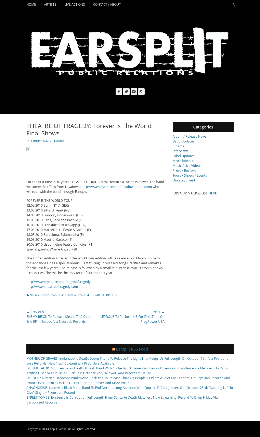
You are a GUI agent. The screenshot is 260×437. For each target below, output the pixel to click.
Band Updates (183, 141)
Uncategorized (184, 180)
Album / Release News (43, 295)
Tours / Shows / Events (71, 295)
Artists (50, 4)
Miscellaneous (183, 161)
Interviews (180, 151)
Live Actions (74, 4)
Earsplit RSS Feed (132, 349)
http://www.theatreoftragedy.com (52, 286)
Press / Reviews (184, 170)
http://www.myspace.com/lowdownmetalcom (116, 187)
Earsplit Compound (60, 429)
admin (60, 140)
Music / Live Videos (187, 165)
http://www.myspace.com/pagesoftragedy (58, 281)
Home (31, 4)
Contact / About (107, 4)
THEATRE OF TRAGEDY (103, 295)
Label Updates (184, 156)
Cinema (178, 146)
